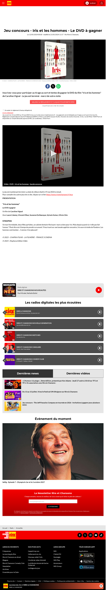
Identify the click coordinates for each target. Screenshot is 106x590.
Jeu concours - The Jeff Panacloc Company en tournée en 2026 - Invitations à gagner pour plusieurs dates (61, 404)
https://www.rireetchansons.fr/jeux (59, 194)
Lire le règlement (7, 113)
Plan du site (11, 581)
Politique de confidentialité (66, 581)
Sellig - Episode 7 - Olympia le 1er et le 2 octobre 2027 (23, 482)
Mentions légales (30, 581)
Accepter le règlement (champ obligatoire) (18, 110)
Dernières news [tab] (28, 373)
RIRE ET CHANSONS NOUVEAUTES (32, 290)
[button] (53, 153)
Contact (19, 581)
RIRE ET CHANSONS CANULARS (29, 347)
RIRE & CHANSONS (24, 311)
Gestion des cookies (92, 581)
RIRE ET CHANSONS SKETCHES (28, 335)
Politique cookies (49, 581)
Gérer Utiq (80, 581)
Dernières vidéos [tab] (78, 373)
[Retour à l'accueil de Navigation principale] (9, 3)
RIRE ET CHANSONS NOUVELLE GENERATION (34, 323)
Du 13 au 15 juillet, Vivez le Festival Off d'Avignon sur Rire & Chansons (49, 392)
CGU (39, 581)
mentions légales (24, 512)
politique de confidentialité (36, 512)
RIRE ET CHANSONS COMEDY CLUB (30, 359)
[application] (53, 153)
